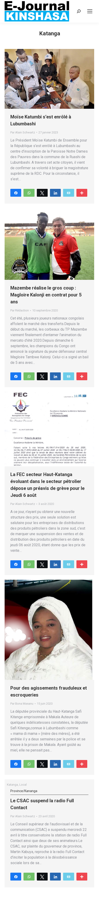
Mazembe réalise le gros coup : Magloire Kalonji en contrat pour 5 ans (46, 295)
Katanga (12, 784)
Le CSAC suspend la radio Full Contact (42, 799)
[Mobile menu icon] (89, 11)
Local (23, 784)
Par (22, 132)
